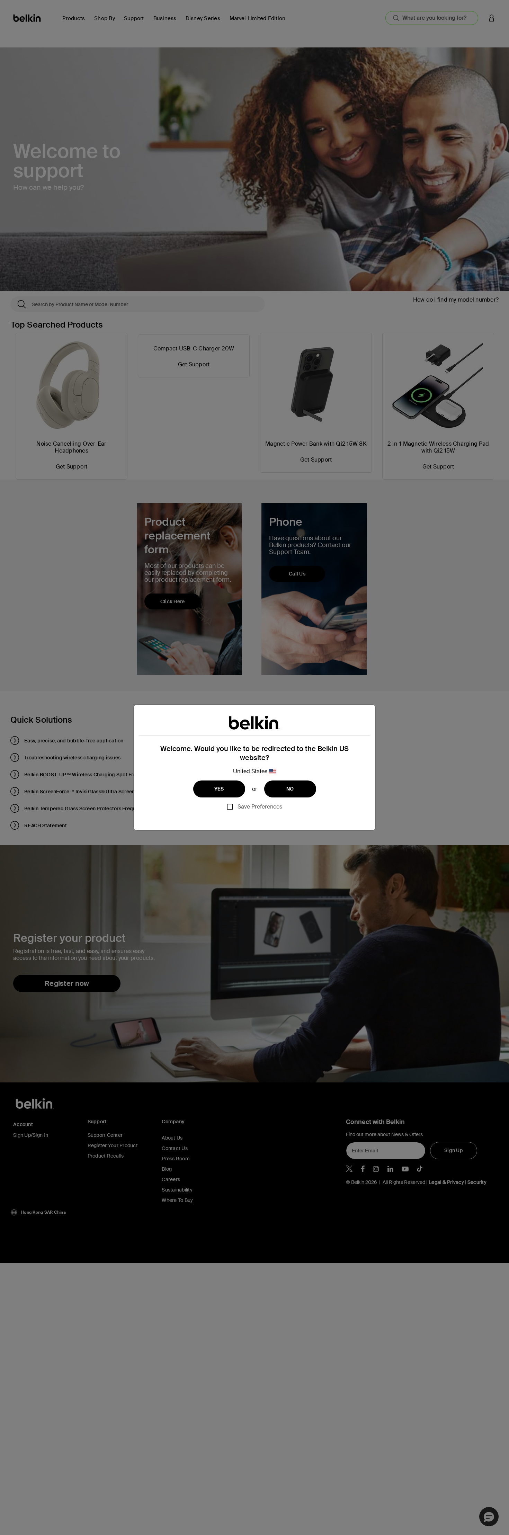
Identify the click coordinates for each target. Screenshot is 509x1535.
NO (290, 789)
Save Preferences (260, 806)
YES (219, 789)
